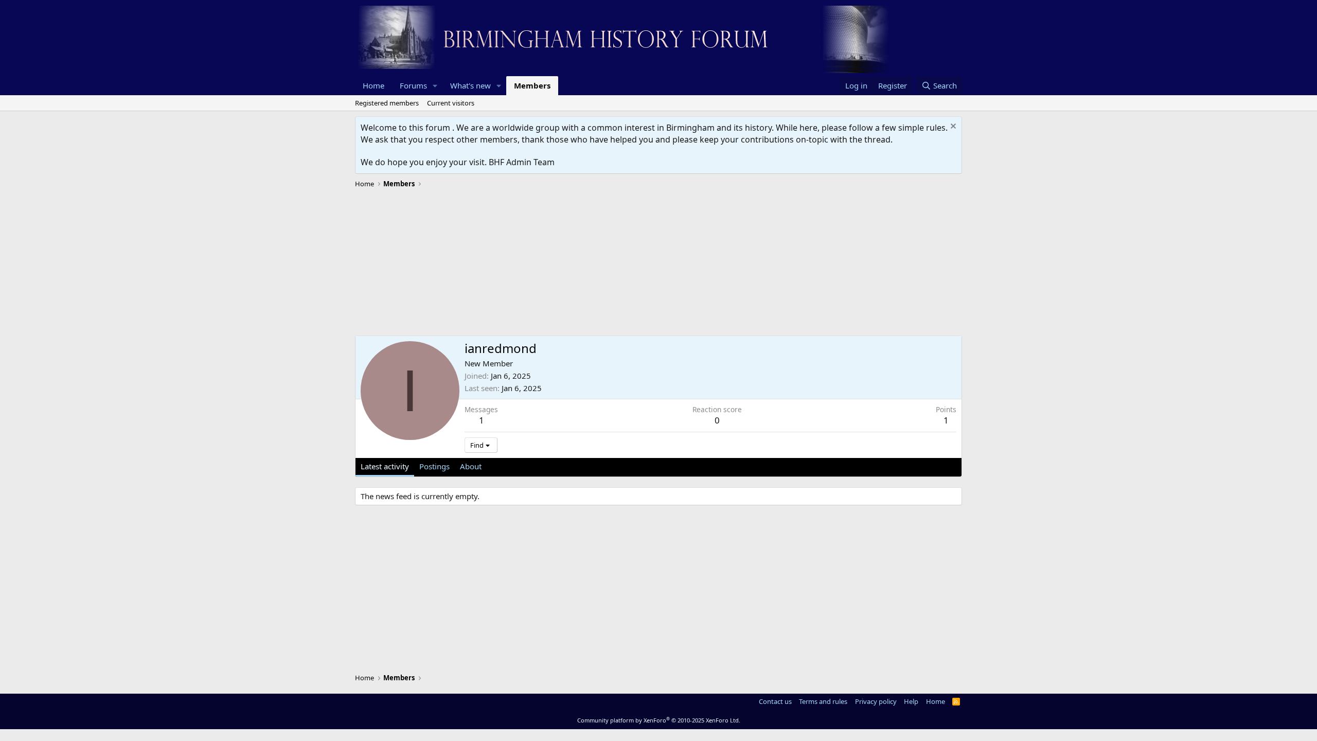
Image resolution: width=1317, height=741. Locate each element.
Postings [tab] (434, 466)
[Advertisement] (658, 263)
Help (911, 701)
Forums (413, 85)
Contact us (775, 701)
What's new (470, 85)
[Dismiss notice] (952, 127)
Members (532, 85)
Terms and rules (823, 701)
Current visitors (450, 103)
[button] (435, 85)
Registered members (387, 103)
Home (373, 85)
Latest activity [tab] (385, 466)
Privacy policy (876, 701)
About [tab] (471, 466)
